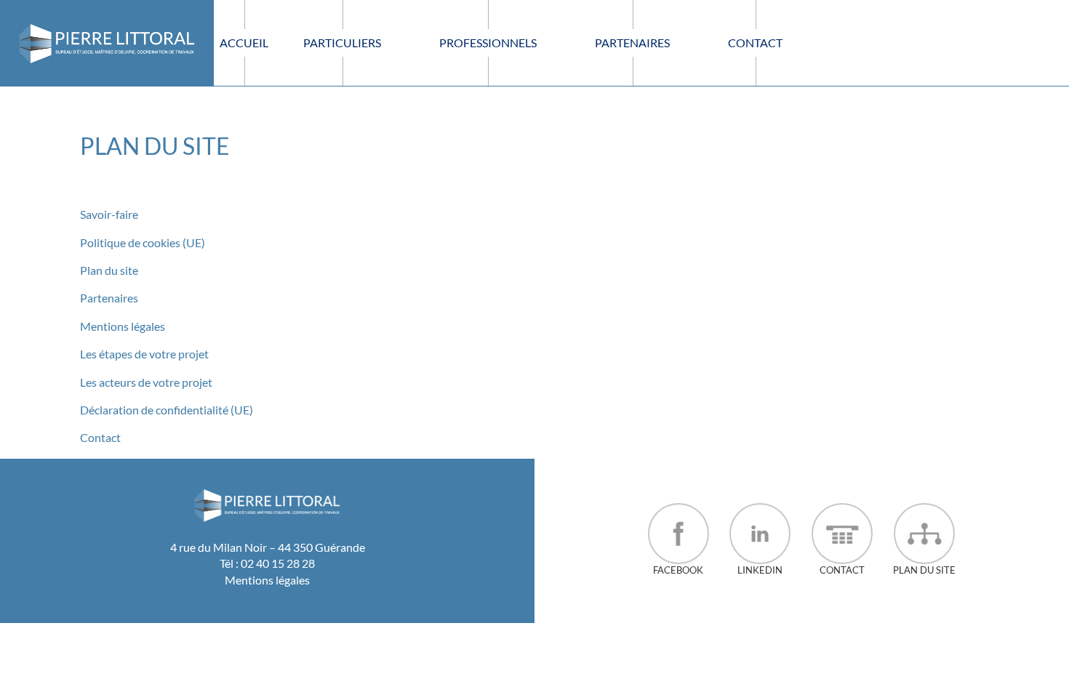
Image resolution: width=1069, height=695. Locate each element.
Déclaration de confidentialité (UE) (166, 410)
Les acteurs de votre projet (146, 382)
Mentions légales (122, 326)
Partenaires (109, 298)
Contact (100, 437)
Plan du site (109, 270)
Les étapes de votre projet (144, 354)
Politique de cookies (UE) (142, 242)
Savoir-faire (109, 214)
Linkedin (759, 570)
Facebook (678, 570)
